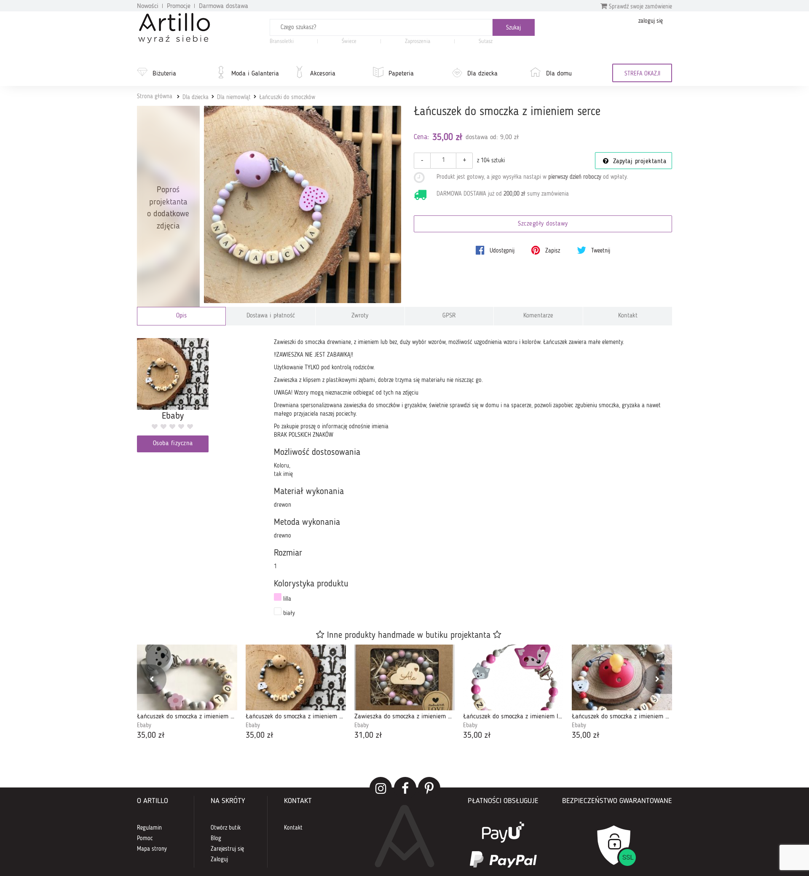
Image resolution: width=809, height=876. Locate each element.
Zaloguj (219, 860)
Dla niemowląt (234, 97)
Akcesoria (322, 73)
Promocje (178, 6)
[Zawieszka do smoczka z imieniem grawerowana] (404, 677)
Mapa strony (152, 849)
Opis (181, 316)
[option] (187, 693)
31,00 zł (368, 735)
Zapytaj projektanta (638, 162)
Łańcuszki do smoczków (287, 97)
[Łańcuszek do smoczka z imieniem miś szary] (187, 677)
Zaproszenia (417, 41)
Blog (216, 838)
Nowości (147, 6)
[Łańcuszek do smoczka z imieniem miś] (296, 677)
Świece (349, 41)
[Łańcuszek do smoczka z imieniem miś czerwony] (622, 677)
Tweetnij (599, 251)
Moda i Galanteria (255, 73)
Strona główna (154, 96)
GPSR (449, 316)
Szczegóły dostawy (543, 224)
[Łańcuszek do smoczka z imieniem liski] (513, 677)
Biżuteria (164, 73)
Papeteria (401, 73)
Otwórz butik (226, 828)
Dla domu (559, 73)
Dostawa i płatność (270, 316)
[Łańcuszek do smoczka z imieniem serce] (303, 205)
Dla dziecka (482, 73)
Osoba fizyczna (173, 444)
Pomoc (145, 838)
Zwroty (359, 316)
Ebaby (144, 725)
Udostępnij (501, 251)
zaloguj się (650, 21)
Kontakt (628, 316)
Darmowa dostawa (223, 6)
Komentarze (538, 316)
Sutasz (486, 41)
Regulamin (149, 828)
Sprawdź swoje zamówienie (639, 7)
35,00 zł (151, 735)
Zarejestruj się (227, 849)
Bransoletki (282, 41)
